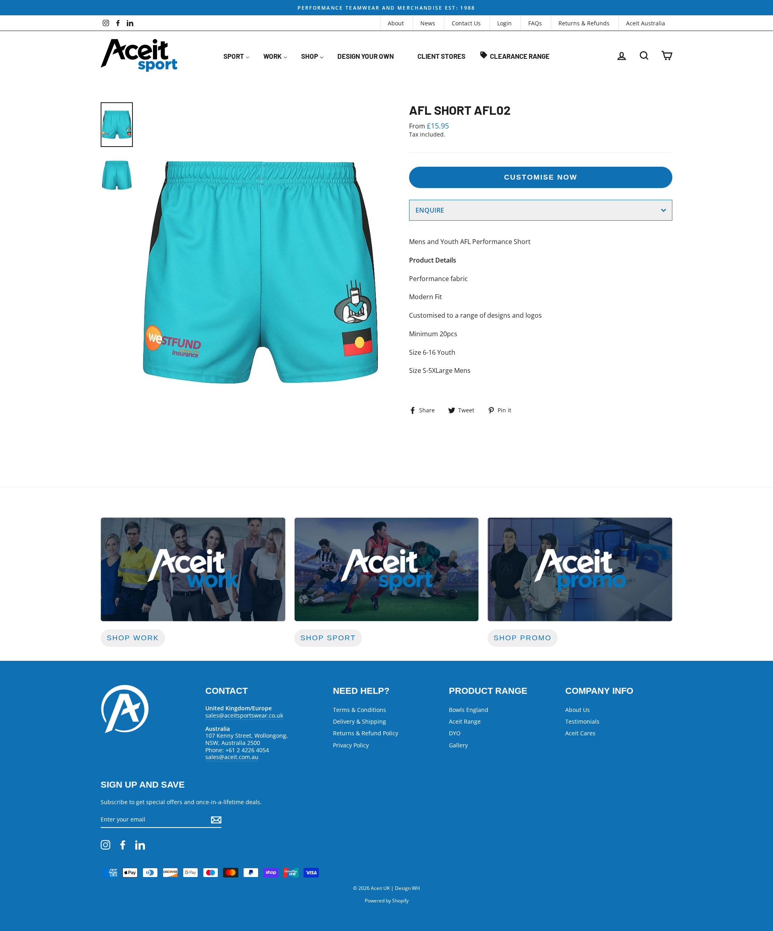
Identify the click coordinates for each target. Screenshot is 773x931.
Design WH (407, 888)
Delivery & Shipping (359, 721)
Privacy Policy (351, 745)
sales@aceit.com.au (231, 757)
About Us (577, 710)
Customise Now (540, 177)
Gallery (458, 745)
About (396, 23)
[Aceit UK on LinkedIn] (140, 845)
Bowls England (468, 710)
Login (504, 23)
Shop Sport (328, 638)
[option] (386, 7)
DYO (455, 733)
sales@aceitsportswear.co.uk (244, 715)
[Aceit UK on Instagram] (105, 845)
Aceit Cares (580, 733)
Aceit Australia (645, 23)
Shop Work (133, 638)
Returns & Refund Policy (365, 733)
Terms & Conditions (359, 710)
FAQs (535, 23)
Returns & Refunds (584, 23)
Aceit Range (465, 721)
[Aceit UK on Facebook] (123, 845)
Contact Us (466, 23)
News (427, 23)
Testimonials (582, 721)
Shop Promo (523, 638)
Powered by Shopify (387, 900)
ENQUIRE (429, 210)
